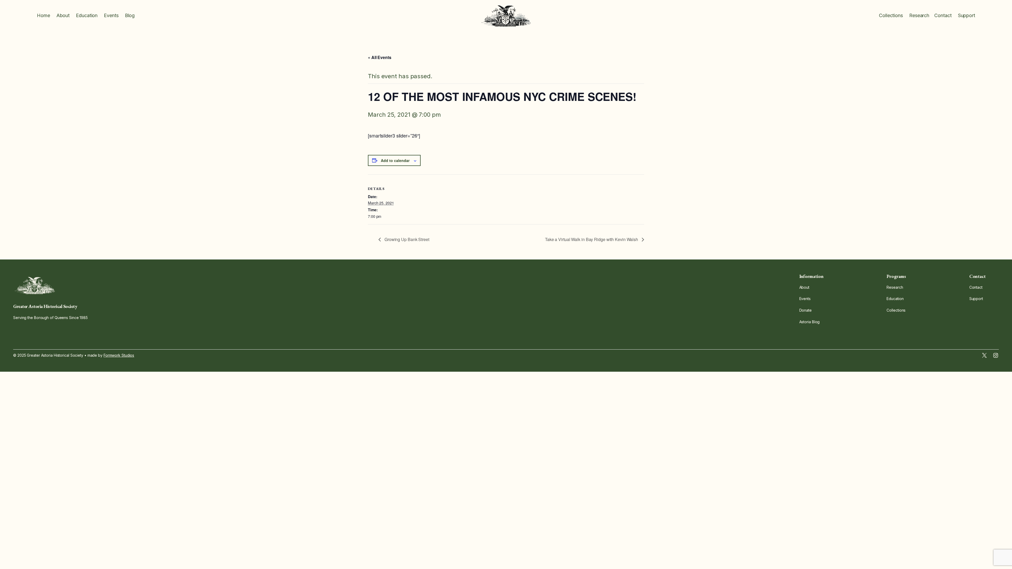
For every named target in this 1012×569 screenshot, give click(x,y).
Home (43, 15)
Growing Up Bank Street (406, 239)
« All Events (379, 57)
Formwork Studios (119, 355)
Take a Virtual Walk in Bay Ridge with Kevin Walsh (592, 239)
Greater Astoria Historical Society (45, 306)
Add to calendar (395, 160)
